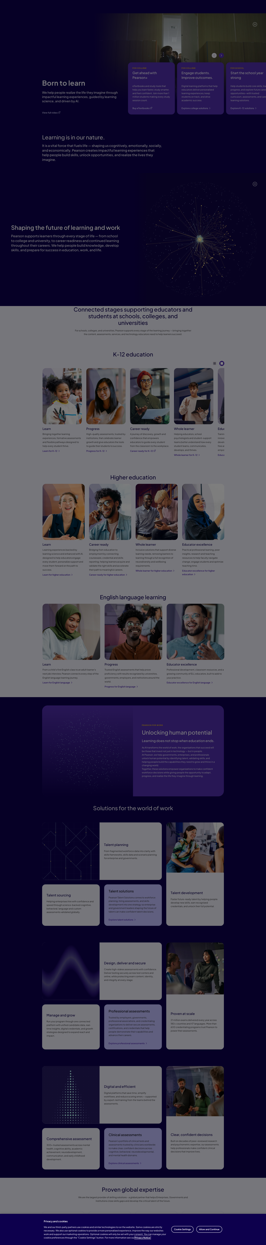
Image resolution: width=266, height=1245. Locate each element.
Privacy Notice (142, 1237)
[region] (133, 1229)
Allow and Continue (209, 1229)
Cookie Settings (182, 1229)
